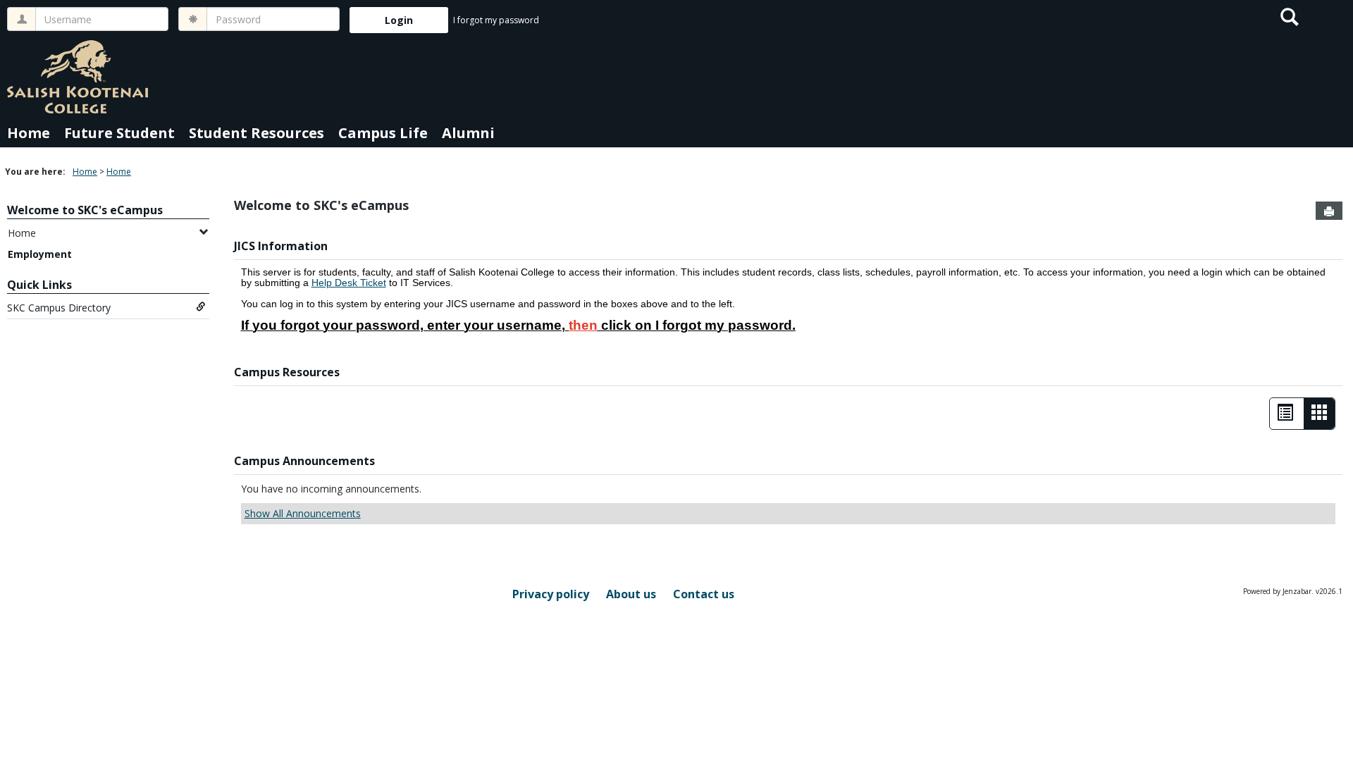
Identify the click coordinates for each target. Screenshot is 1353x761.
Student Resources (256, 132)
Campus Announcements (304, 461)
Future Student (119, 132)
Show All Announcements (303, 513)
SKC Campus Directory (59, 307)
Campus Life (383, 132)
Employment (40, 254)
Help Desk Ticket (348, 282)
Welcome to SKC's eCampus (85, 210)
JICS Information (281, 246)
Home (28, 132)
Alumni (468, 132)
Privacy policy (550, 594)
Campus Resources (287, 372)
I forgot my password (496, 20)
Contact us (703, 594)
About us (631, 594)
